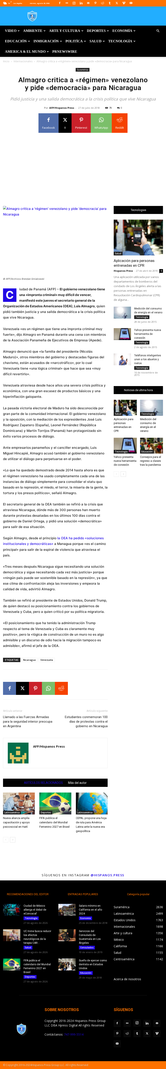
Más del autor (77, 782)
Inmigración (46, 41)
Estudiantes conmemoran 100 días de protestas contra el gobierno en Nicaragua (86, 721)
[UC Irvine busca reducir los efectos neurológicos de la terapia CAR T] (11, 935)
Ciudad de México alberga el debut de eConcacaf (35, 909)
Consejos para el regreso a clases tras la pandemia (150, 460)
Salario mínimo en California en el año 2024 (90, 909)
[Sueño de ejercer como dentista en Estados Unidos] (67, 964)
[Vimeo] (124, 3)
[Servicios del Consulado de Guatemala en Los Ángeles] (67, 935)
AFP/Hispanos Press (61, 107)
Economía (122, 31)
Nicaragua (29, 659)
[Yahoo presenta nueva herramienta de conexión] (122, 334)
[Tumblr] (109, 3)
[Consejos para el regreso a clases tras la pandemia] (151, 446)
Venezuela (46, 659)
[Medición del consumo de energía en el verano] (122, 313)
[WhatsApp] (48, 688)
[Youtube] (131, 3)
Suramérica (82, 69)
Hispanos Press (123, 270)
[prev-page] (5, 839)
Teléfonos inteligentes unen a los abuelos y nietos (147, 359)
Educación (16, 41)
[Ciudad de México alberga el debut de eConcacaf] (11, 910)
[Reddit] (102, 3)
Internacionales (23, 61)
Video (10, 31)
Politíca (74, 41)
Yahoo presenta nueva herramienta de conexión (147, 334)
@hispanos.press (107, 875)
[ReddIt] (61, 688)
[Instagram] (74, 3)
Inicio (6, 61)
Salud (95, 41)
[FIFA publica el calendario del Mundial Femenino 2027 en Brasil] (55, 803)
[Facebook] (59, 3)
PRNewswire (64, 51)
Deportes (96, 31)
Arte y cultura (64, 31)
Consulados (87, 947)
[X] (116, 3)
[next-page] (12, 839)
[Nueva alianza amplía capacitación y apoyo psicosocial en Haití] (19, 803)
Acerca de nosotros (127, 979)
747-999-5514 (73, 1034)
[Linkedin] (81, 3)
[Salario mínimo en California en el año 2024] (67, 910)
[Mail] (88, 3)
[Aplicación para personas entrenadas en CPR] (138, 237)
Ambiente (32, 31)
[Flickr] (67, 3)
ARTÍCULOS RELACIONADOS (43, 782)
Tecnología (120, 41)
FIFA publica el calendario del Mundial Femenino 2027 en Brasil (54, 822)
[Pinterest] (95, 3)
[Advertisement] (83, 167)
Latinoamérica (12, 812)
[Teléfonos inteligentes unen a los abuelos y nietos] (122, 359)
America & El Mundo (25, 51)
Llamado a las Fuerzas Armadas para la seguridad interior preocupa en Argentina (27, 721)
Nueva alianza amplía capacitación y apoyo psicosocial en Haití (16, 822)
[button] (158, 31)
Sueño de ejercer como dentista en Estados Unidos (93, 964)
